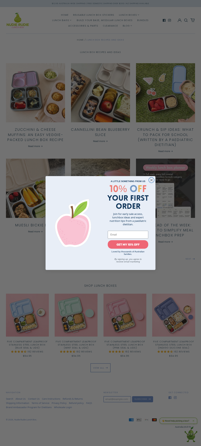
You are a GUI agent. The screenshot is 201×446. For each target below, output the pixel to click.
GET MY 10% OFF (128, 244)
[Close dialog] (151, 180)
